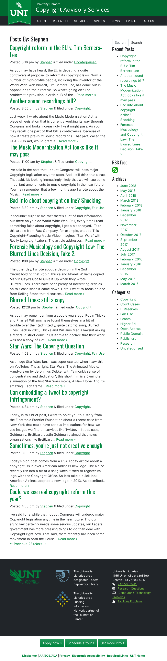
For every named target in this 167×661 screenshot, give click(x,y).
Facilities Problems (130, 601)
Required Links (117, 655)
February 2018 (131, 205)
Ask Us (149, 21)
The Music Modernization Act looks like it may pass (54, 150)
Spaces (99, 21)
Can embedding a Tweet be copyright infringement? (49, 395)
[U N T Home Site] (26, 576)
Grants (125, 319)
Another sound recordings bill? (43, 100)
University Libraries (48, 4)
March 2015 (129, 284)
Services (81, 21)
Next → (40, 544)
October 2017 (130, 235)
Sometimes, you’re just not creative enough (56, 445)
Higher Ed (128, 324)
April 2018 (128, 195)
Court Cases (130, 304)
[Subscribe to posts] (115, 169)
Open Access (130, 329)
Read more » (86, 95)
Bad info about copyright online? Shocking (55, 200)
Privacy (64, 655)
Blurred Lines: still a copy (37, 299)
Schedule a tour (80, 643)
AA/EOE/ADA (48, 655)
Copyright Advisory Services (73, 9)
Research (60, 21)
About (41, 21)
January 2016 (130, 264)
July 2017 (127, 254)
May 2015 (127, 279)
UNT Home (137, 655)
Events (131, 21)
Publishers (128, 338)
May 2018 (127, 191)
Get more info (111, 643)
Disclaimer (29, 655)
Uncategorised (85, 62)
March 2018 (129, 200)
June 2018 (128, 186)
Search (136, 42)
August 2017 (130, 249)
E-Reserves (129, 309)
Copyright (82, 108)
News (115, 21)
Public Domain (131, 334)
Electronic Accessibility (88, 655)
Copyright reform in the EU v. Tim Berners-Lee (56, 51)
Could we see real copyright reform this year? (52, 495)
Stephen (46, 62)
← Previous (18, 544)
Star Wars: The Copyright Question (47, 346)
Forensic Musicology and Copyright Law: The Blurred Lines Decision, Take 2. (57, 250)
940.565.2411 (127, 584)
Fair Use (98, 208)
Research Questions (131, 588)
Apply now (51, 643)
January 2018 (130, 210)
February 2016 (131, 259)
